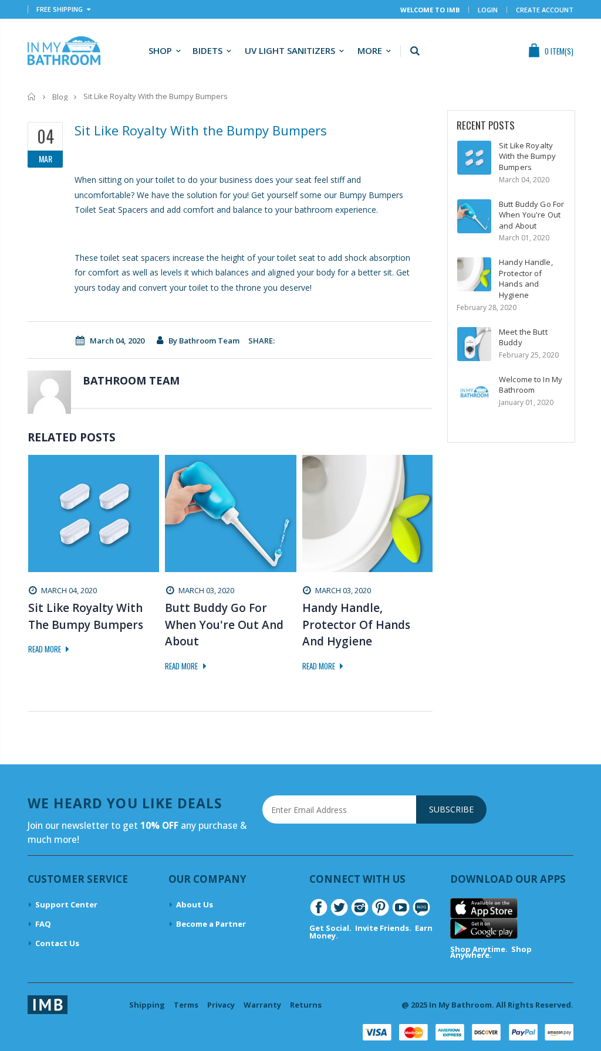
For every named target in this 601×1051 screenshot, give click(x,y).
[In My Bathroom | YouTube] (400, 906)
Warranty (262, 1004)
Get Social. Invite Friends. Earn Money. (371, 932)
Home (32, 96)
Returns (306, 1004)
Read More (45, 649)
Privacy (221, 1004)
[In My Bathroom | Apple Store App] (484, 907)
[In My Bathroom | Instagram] (359, 906)
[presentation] (34, 678)
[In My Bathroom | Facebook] (318, 906)
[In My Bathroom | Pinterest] (380, 906)
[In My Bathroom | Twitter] (339, 906)
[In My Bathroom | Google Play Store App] (484, 928)
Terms (186, 1004)
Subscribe (451, 809)
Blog (59, 96)
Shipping (147, 1004)
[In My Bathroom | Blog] (421, 906)
